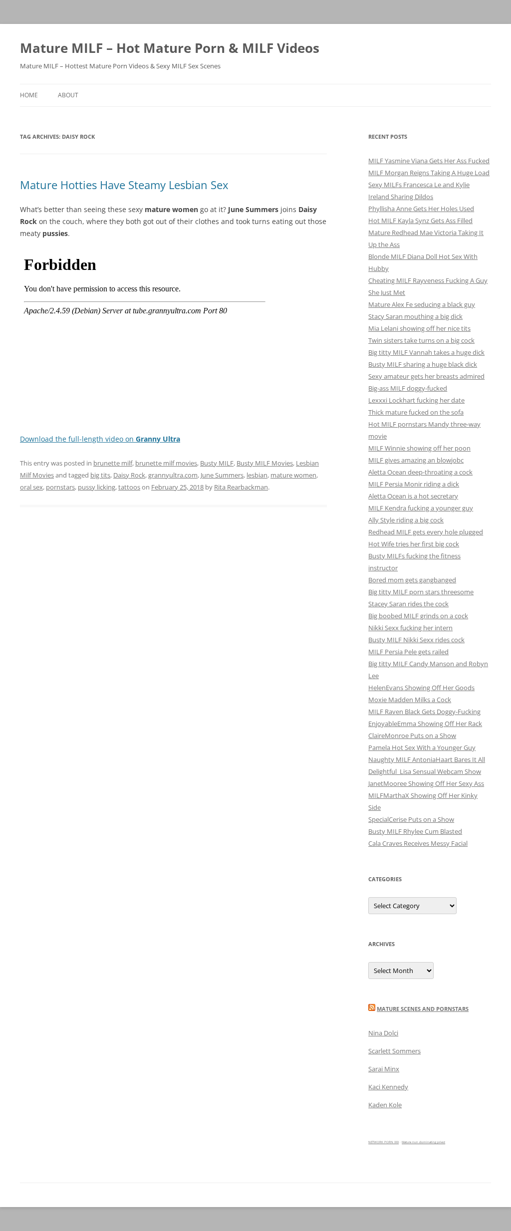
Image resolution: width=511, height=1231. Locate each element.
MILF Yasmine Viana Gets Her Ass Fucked (429, 160)
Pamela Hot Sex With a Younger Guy (422, 747)
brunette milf (112, 463)
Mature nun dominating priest (423, 1142)
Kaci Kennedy (388, 1086)
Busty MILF (217, 463)
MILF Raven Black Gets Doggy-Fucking (424, 711)
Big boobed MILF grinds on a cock (418, 615)
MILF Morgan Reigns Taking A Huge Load (429, 172)
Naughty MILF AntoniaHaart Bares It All (426, 759)
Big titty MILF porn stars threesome (421, 591)
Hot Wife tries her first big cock (413, 543)
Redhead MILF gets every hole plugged (425, 531)
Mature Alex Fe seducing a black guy (421, 304)
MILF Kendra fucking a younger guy (420, 507)
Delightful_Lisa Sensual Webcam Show (424, 771)
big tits (100, 475)
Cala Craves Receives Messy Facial (418, 843)
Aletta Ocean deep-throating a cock (420, 472)
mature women (293, 475)
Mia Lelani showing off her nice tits (419, 328)
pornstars (60, 487)
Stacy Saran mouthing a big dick (415, 316)
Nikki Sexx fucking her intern (410, 627)
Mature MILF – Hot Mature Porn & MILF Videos (169, 48)
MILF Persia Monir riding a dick (413, 484)
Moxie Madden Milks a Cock (409, 699)
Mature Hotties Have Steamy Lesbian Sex (124, 184)
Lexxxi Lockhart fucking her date (416, 400)
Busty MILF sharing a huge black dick (422, 364)
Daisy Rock (129, 475)
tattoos (129, 487)
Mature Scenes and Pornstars (423, 1008)
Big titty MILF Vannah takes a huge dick (426, 352)
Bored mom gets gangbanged (412, 579)
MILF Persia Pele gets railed (408, 651)
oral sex (31, 487)
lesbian (257, 475)
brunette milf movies (166, 463)
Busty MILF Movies (265, 463)
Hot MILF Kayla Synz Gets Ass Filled (420, 220)
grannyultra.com (173, 475)
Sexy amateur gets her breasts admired (426, 376)
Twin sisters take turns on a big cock (421, 340)
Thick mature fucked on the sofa (416, 412)
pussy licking (96, 487)
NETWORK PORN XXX (383, 1142)
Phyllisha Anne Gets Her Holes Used (421, 208)
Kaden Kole (385, 1104)
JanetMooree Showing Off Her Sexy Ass (426, 783)
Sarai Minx (383, 1068)
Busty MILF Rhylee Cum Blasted (415, 831)
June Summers (222, 475)
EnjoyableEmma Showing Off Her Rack (425, 723)
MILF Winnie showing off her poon (419, 448)
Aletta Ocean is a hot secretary (413, 496)
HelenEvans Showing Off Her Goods (421, 687)
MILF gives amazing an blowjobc (416, 460)
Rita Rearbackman (241, 487)
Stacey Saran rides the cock (408, 603)
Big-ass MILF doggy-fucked (407, 388)
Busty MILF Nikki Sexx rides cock (416, 639)
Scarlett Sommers (394, 1050)
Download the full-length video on (100, 439)
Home (29, 95)
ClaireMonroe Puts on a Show (412, 735)
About (68, 95)
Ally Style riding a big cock (406, 519)
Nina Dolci (383, 1032)
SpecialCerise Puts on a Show (411, 819)
